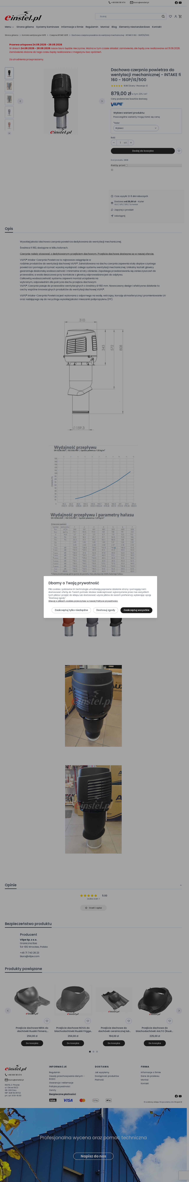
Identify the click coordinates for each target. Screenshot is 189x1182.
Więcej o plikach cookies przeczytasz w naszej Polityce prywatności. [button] (83, 601)
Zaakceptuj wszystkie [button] (136, 610)
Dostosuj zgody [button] (105, 610)
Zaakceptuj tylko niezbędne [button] (71, 610)
